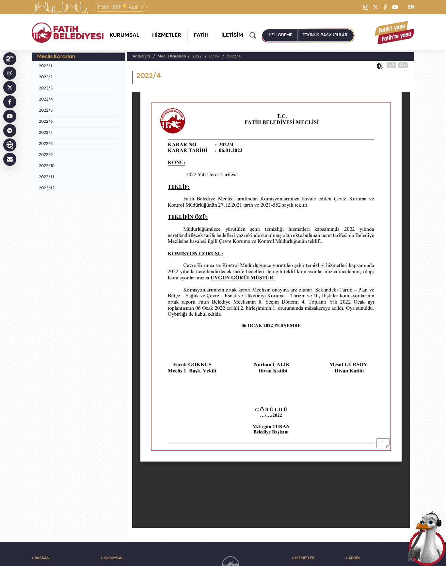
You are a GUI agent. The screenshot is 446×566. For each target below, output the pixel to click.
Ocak (214, 56)
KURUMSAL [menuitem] (124, 35)
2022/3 (46, 88)
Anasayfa (141, 56)
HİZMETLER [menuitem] (166, 35)
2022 (197, 56)
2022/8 (46, 144)
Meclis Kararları (172, 56)
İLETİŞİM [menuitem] (232, 35)
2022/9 (46, 155)
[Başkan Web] (9, 144)
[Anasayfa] (68, 32)
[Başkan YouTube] (9, 116)
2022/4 (46, 100)
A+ (403, 65)
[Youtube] (395, 7)
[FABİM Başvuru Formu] (427, 538)
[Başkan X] (9, 87)
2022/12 (47, 188)
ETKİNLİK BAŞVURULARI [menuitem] (325, 35)
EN (411, 7)
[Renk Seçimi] (382, 66)
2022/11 (46, 177)
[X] (375, 7)
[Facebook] (385, 7)
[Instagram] (366, 7)
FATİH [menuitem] (201, 35)
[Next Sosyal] (9, 58)
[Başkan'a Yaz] (9, 159)
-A (391, 65)
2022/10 (47, 166)
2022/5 (46, 111)
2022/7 (46, 133)
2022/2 (46, 77)
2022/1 (45, 66)
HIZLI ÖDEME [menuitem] (279, 35)
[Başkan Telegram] (9, 130)
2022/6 (46, 122)
